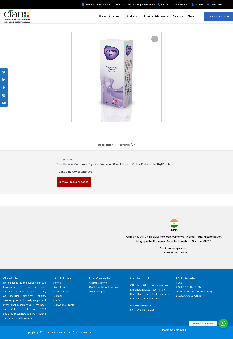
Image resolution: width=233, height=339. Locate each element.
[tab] (105, 145)
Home (102, 16)
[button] (154, 39)
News (191, 16)
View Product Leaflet (74, 182)
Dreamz (181, 330)
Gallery (177, 16)
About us (114, 16)
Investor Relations (154, 16)
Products (131, 16)
